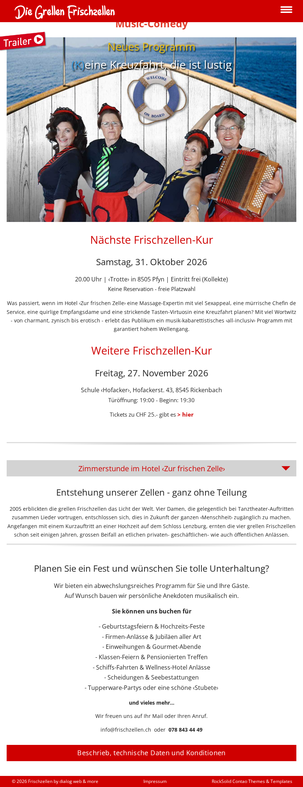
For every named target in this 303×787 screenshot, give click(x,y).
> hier (185, 414)
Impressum (155, 781)
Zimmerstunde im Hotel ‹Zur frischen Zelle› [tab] (151, 468)
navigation (286, 10)
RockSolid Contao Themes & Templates (252, 781)
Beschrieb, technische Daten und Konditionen (151, 752)
